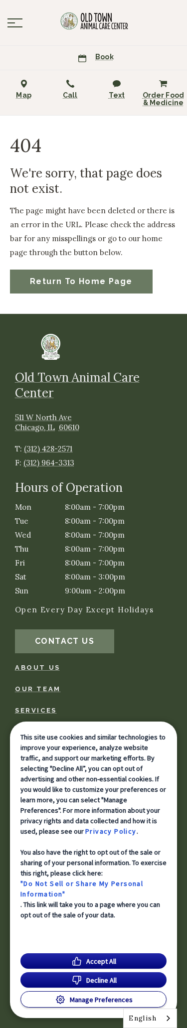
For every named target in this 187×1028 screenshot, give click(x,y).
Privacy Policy (111, 831)
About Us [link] (37, 667)
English (143, 1018)
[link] (94, 20)
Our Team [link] (38, 689)
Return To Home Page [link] (81, 281)
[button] (14, 22)
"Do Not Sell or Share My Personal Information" (81, 888)
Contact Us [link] (64, 641)
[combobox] (150, 1018)
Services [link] (36, 710)
